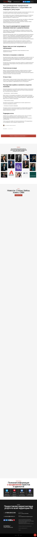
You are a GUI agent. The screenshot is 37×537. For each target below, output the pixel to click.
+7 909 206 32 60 (16, 1)
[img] (23, 1)
